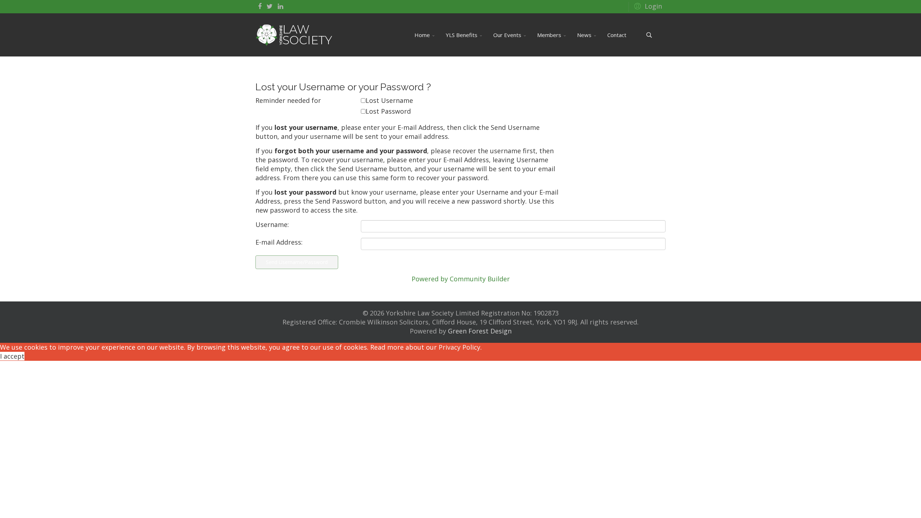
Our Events (507, 34)
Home (422, 34)
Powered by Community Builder (461, 278)
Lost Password (388, 111)
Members (549, 34)
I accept (12, 356)
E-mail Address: (279, 242)
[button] (647, 6)
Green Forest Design (480, 331)
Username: (272, 224)
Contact (616, 34)
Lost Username (389, 100)
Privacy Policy (459, 347)
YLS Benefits (461, 34)
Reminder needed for (288, 100)
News (584, 34)
